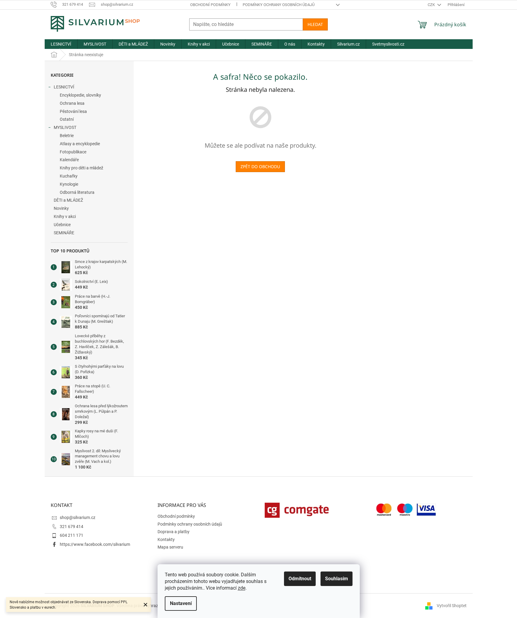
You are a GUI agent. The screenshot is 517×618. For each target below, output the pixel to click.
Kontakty (166, 539)
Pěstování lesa (73, 111)
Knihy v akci (65, 216)
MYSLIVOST (65, 127)
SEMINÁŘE (64, 232)
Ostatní (67, 119)
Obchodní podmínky (210, 4)
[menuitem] (61, 44)
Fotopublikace (73, 151)
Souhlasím (336, 578)
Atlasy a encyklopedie (80, 143)
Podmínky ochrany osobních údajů (278, 4)
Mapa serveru (170, 547)
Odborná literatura (77, 192)
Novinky (61, 208)
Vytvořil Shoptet (452, 605)
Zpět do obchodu (260, 166)
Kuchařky (69, 176)
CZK (432, 4)
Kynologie (69, 184)
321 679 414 (71, 526)
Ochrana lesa (72, 103)
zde (241, 588)
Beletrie (67, 135)
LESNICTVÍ (64, 87)
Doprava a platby (174, 531)
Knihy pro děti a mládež (81, 167)
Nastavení (181, 603)
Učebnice (62, 224)
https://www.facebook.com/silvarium (95, 544)
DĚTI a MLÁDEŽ (68, 200)
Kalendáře (69, 159)
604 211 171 (71, 535)
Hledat (315, 24)
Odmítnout (300, 578)
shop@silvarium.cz (77, 517)
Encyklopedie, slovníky (80, 95)
